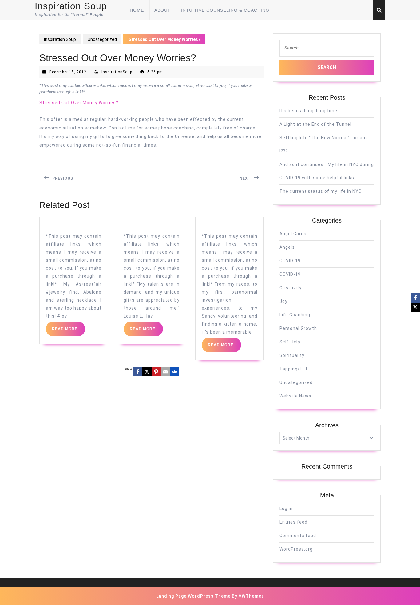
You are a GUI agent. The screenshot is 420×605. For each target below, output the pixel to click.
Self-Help (289, 341)
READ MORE (68, 331)
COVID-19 (290, 260)
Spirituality (291, 355)
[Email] (165, 371)
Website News (295, 395)
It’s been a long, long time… (309, 110)
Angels (287, 247)
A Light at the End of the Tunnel (315, 124)
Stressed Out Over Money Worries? (78, 102)
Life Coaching (294, 314)
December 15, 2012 (67, 72)
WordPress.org (296, 549)
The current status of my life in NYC (320, 191)
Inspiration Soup (71, 6)
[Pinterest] (156, 371)
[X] (147, 371)
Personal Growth (298, 328)
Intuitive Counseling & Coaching (225, 10)
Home (137, 10)
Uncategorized (102, 39)
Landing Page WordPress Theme (193, 596)
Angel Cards (293, 233)
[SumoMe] (174, 371)
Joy (283, 301)
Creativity (290, 287)
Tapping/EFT (293, 368)
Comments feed (297, 535)
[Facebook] (137, 371)
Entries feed (293, 522)
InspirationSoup (116, 72)
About (162, 10)
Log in (286, 508)
